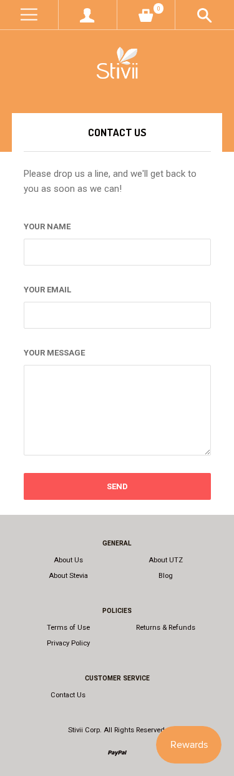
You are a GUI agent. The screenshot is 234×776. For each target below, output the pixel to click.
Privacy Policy (68, 643)
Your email (47, 289)
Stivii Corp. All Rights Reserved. (117, 730)
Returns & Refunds (165, 628)
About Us (68, 560)
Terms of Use (68, 628)
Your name (47, 226)
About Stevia (68, 576)
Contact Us (68, 695)
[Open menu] (29, 14)
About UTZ (166, 560)
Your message (54, 352)
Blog (165, 576)
